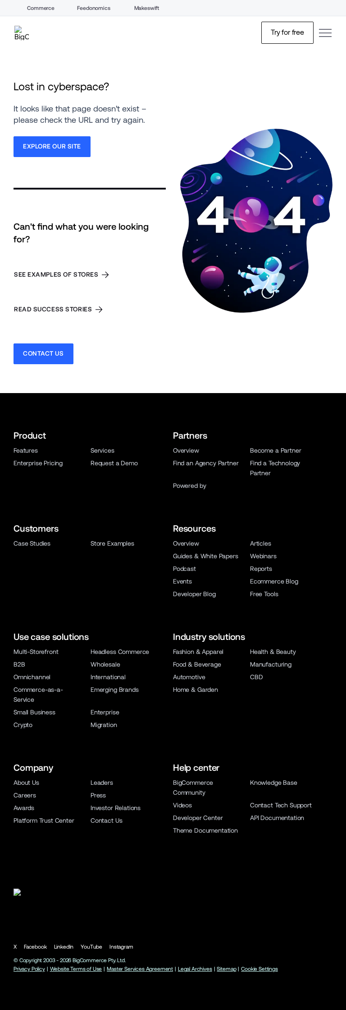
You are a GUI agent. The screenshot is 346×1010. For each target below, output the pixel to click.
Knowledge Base (273, 782)
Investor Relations (116, 807)
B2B (19, 664)
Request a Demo (114, 463)
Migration (104, 724)
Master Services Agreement (140, 969)
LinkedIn (64, 947)
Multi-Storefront (36, 651)
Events (182, 581)
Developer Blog (194, 594)
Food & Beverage (197, 664)
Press (98, 795)
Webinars (263, 556)
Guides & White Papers (205, 556)
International (108, 677)
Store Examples (112, 543)
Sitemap (226, 969)
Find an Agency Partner (205, 463)
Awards (24, 807)
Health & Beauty (273, 651)
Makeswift (146, 8)
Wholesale (105, 664)
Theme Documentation (205, 830)
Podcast (184, 568)
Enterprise (105, 712)
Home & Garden (195, 689)
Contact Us (106, 820)
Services (102, 450)
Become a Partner (275, 450)
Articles (260, 543)
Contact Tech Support (281, 805)
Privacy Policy (29, 969)
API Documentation (277, 817)
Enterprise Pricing (38, 463)
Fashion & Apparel (198, 651)
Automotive (189, 677)
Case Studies (32, 543)
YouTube (91, 947)
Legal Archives (195, 969)
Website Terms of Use (76, 969)
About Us (26, 782)
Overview (186, 450)
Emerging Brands (115, 689)
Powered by (189, 485)
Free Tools (264, 594)
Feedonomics (93, 8)
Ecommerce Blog (274, 581)
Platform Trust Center (44, 820)
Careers (25, 795)
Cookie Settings (259, 969)
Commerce (41, 8)
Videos (182, 805)
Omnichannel (32, 677)
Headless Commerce (120, 651)
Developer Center (198, 817)
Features (26, 450)
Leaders (102, 782)
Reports (261, 568)
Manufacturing (270, 664)
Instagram (121, 947)
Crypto (23, 724)
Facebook (35, 947)
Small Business (34, 712)
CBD (256, 677)
